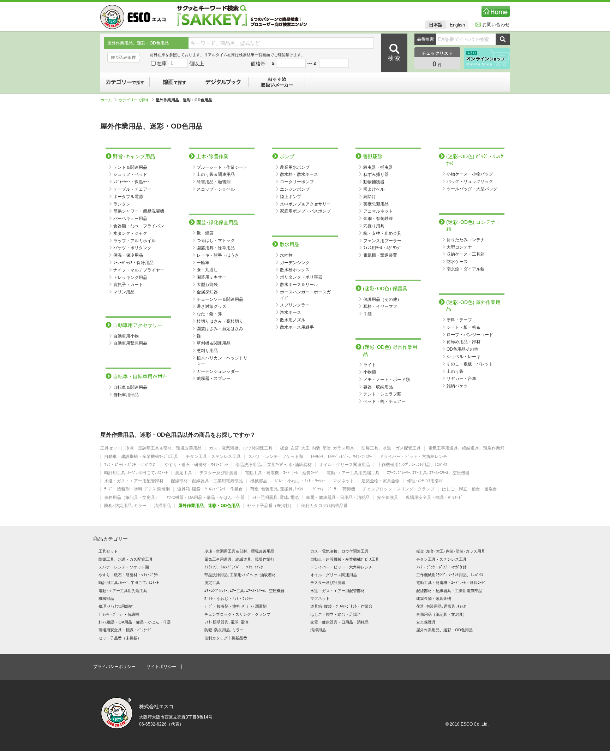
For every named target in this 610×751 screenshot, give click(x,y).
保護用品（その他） (382, 299)
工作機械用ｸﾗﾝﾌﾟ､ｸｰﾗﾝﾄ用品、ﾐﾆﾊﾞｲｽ (412, 465)
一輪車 (203, 262)
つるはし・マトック (216, 240)
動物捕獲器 (373, 181)
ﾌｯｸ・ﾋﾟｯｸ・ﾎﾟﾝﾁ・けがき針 (130, 465)
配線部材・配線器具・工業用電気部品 (207, 481)
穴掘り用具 (373, 225)
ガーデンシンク (295, 262)
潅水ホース (290, 312)
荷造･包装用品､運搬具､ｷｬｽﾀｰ (277, 489)
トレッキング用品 (130, 277)
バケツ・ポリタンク (132, 247)
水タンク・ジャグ (130, 233)
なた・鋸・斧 (209, 313)
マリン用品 (123, 292)
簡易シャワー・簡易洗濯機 (138, 211)
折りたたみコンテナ (466, 239)
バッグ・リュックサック (470, 181)
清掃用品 (162, 505)
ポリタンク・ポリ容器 (301, 277)
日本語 (436, 25)
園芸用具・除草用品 (216, 247)
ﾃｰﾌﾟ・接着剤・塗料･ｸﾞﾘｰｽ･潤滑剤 (137, 489)
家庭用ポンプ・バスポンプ (305, 211)
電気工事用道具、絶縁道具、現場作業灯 (466, 448)
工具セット (110, 448)
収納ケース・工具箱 (466, 254)
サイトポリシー (161, 666)
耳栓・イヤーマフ (380, 306)
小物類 (369, 372)
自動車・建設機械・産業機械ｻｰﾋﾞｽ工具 (141, 456)
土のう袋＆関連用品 (216, 174)
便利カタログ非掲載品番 (324, 505)
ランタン (121, 204)
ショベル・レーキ (463, 356)
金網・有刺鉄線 (378, 218)
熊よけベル (373, 189)
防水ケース (457, 261)
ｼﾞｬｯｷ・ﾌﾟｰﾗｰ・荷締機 (334, 489)
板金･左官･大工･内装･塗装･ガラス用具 (317, 448)
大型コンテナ (459, 247)
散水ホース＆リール (299, 284)
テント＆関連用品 (130, 167)
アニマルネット (378, 211)
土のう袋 (455, 371)
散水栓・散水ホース (299, 174)
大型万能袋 (207, 284)
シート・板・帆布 (463, 327)
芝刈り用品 (207, 350)
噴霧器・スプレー (214, 378)
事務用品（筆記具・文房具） (131, 497)
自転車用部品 (126, 394)
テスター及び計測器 (218, 473)
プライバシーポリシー (114, 666)
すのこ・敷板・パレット (470, 364)
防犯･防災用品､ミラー (125, 505)
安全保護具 (387, 497)
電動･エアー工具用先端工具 (353, 473)
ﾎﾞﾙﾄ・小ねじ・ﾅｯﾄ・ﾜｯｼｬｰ (300, 481)
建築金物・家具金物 (380, 481)
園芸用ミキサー (211, 277)
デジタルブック (224, 82)
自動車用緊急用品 (130, 343)
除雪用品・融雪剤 (214, 181)
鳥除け (369, 196)
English (457, 25)
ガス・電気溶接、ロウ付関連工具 (241, 448)
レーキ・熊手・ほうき (218, 255)
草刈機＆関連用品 (214, 343)
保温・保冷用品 (128, 255)
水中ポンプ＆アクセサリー (305, 204)
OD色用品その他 (462, 349)
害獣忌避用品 (376, 204)
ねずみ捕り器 (376, 174)
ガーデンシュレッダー (218, 371)
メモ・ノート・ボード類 (386, 379)
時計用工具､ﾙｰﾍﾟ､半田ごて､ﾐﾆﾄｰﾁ (136, 473)
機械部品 (258, 481)
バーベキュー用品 (130, 218)
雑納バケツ (457, 385)
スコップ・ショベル (216, 189)
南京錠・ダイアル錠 (466, 269)
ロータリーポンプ (297, 181)
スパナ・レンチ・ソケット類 (275, 456)
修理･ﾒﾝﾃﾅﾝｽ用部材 (425, 481)
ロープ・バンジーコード (470, 334)
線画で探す (174, 82)
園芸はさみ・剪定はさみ (220, 328)
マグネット (343, 481)
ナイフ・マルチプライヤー (138, 270)
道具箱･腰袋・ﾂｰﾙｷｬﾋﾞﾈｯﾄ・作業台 (210, 489)
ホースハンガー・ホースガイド (305, 295)
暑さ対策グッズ (211, 306)
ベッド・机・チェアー (384, 401)
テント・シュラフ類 (382, 394)
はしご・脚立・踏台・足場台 (469, 489)
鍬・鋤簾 (205, 233)
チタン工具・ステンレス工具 (213, 456)
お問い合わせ (496, 24)
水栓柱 (286, 255)
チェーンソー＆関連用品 (220, 299)
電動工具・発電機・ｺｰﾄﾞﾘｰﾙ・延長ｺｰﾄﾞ (282, 473)
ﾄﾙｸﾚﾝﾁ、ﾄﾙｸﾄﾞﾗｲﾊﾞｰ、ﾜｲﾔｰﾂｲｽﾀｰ (341, 456)
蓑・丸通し (207, 269)
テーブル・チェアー (132, 189)
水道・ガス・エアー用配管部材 (133, 481)
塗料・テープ (459, 319)
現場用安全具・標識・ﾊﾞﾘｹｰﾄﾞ (434, 497)
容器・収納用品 (378, 387)
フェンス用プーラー (382, 240)
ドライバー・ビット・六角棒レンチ (413, 456)
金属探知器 (207, 292)
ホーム (106, 100)
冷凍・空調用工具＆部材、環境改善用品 (163, 448)
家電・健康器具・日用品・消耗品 (338, 497)
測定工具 (183, 473)
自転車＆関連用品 (130, 387)
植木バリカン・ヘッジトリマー (222, 361)
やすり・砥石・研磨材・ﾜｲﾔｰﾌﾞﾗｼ (196, 465)
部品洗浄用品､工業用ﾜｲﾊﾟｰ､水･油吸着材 (273, 465)
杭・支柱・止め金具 (382, 233)
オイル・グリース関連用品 (344, 465)
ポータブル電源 (128, 196)
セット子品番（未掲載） (270, 505)
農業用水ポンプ (295, 167)
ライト (369, 364)
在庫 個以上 (180, 63)
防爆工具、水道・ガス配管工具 (391, 448)
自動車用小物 (126, 336)
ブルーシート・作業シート (222, 167)
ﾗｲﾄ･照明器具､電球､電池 (275, 497)
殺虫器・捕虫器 (378, 167)
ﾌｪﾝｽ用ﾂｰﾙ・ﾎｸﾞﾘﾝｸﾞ (382, 247)
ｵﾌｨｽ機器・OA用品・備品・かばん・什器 (206, 497)
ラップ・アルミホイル (134, 240)
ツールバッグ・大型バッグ (472, 188)
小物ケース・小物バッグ (470, 174)
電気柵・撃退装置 (380, 255)
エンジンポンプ (295, 189)
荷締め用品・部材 (463, 341)
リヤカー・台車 (461, 378)
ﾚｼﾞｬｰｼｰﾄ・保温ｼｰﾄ (131, 181)
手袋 (367, 313)
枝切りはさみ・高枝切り (220, 321)
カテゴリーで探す (125, 82)
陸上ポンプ (290, 196)
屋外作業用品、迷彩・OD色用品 (209, 505)
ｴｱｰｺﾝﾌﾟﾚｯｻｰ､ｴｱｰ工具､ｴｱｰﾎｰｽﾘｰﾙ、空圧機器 (428, 473)
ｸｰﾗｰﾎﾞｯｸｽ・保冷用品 (133, 262)
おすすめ (277, 82)
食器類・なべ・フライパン (138, 225)
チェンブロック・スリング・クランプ (399, 489)
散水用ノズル (292, 319)
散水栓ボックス (295, 269)
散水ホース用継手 (297, 327)
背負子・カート (128, 284)
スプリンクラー (295, 305)
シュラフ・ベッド (130, 174)
